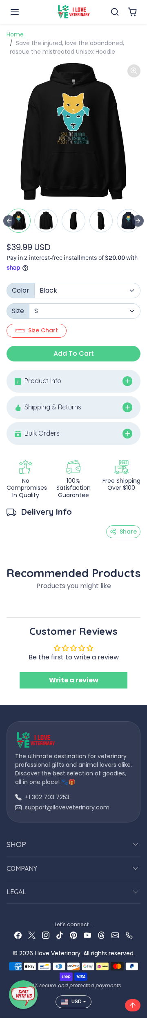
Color (20, 290)
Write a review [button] (73, 680)
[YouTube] (87, 935)
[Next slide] (138, 221)
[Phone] (129, 935)
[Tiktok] (60, 935)
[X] (32, 935)
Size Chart (43, 330)
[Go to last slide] (9, 221)
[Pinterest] (73, 935)
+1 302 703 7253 (47, 797)
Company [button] (22, 868)
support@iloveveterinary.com (67, 807)
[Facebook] (18, 935)
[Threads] (101, 935)
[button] (23, 11)
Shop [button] (16, 844)
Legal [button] (16, 892)
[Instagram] (46, 935)
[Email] (115, 935)
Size (18, 311)
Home (15, 34)
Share (128, 531)
